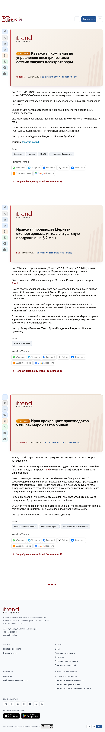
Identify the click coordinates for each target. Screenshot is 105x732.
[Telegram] (29, 704)
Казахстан (18, 154)
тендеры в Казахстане (62, 154)
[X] (17, 704)
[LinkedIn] (35, 704)
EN (89, 726)
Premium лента (10, 653)
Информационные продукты (16, 680)
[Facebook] (11, 704)
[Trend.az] (12, 19)
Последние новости (12, 649)
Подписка (7, 676)
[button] (4, 31)
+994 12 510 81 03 (10, 632)
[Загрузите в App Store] (11, 716)
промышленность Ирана (25, 527)
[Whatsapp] (5, 704)
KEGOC (43, 154)
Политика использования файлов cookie (73, 688)
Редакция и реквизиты (65, 653)
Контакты (59, 657)
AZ (94, 726)
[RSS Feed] (41, 704)
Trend (15, 283)
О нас (57, 649)
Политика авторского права (67, 684)
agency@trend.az (10, 635)
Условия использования (66, 676)
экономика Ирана (22, 343)
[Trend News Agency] (11, 610)
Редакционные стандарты (66, 661)
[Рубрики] (100, 19)
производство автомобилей (75, 527)
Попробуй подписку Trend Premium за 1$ (38, 181)
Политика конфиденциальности (69, 680)
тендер (31, 154)
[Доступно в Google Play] (30, 716)
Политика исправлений (65, 665)
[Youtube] (23, 704)
